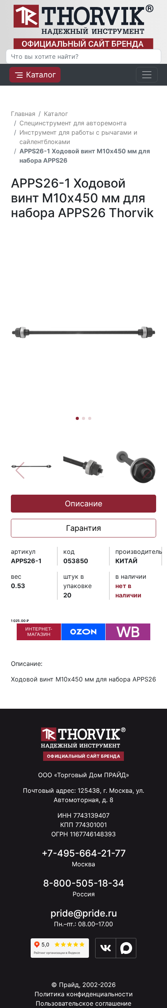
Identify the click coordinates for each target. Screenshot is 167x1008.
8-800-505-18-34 (83, 883)
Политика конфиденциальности (84, 994)
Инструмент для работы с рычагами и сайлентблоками (78, 137)
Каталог (40, 74)
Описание (84, 503)
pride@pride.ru (83, 913)
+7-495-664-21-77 (84, 853)
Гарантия (83, 528)
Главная (23, 114)
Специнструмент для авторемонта (73, 123)
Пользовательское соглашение (83, 1003)
